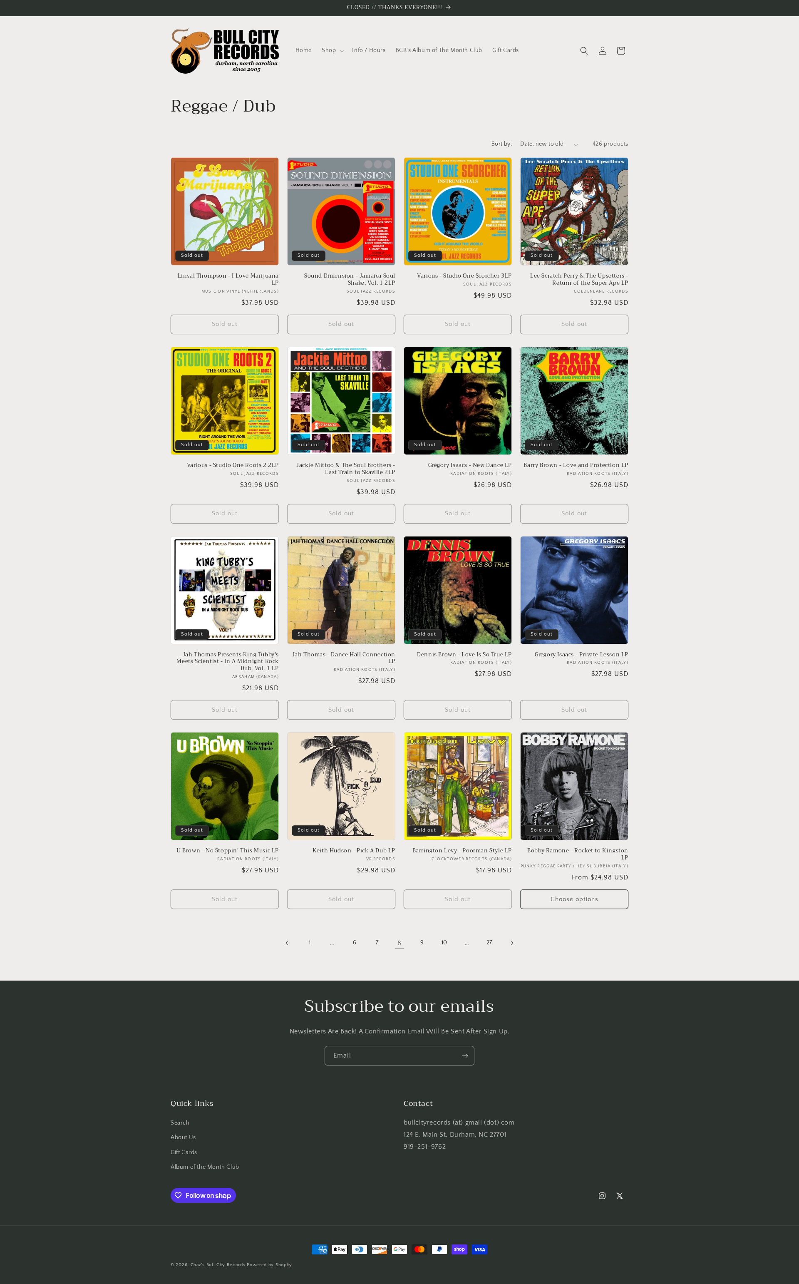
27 (489, 942)
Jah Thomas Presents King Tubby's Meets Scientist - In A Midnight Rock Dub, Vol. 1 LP (227, 662)
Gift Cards (184, 1152)
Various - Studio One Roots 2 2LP (233, 465)
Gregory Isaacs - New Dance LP (470, 465)
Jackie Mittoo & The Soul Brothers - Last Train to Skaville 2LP (345, 469)
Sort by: (501, 144)
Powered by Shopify (269, 1264)
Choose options (574, 899)
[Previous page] (287, 943)
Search (180, 1123)
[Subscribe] (465, 1055)
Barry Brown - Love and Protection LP (576, 465)
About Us (183, 1137)
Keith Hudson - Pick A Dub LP (354, 850)
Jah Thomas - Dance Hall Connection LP (343, 658)
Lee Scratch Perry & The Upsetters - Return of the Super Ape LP (579, 280)
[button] (332, 50)
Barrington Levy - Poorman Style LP (462, 850)
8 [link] (399, 943)
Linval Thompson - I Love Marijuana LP (228, 280)
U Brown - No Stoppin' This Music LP (227, 850)
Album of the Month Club (205, 1167)
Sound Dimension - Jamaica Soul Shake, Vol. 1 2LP (349, 280)
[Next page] (512, 943)
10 (444, 942)
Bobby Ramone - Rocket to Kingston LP (577, 854)
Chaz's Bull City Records (218, 1264)
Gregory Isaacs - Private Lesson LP (581, 654)
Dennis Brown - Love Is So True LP (464, 654)
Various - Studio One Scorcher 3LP (464, 276)
